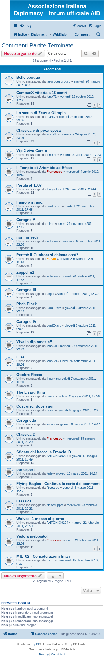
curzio (51, 396)
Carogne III (26, 290)
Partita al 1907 (29, 185)
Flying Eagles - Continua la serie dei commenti (58, 483)
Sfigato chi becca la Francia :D (43, 452)
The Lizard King (30, 392)
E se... (22, 357)
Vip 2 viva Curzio (31, 151)
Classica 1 (25, 501)
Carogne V (25, 220)
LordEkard (54, 206)
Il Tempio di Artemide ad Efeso (44, 168)
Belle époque (28, 77)
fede (50, 473)
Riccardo (53, 487)
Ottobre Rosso (29, 375)
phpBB (35, 644)
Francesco (54, 171)
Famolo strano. (30, 202)
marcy (51, 116)
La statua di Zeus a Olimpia (41, 113)
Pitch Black (26, 304)
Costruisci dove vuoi (34, 406)
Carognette (26, 420)
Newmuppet (55, 505)
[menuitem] (25, 25)
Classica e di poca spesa (38, 130)
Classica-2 (25, 434)
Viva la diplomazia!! (34, 342)
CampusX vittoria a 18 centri (41, 93)
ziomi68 (52, 134)
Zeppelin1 (25, 272)
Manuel (52, 346)
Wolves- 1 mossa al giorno (40, 519)
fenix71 (52, 96)
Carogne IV (26, 321)
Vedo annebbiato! (32, 536)
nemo (50, 410)
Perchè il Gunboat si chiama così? (47, 255)
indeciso (52, 241)
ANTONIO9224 (57, 456)
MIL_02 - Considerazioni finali (43, 556)
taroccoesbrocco (58, 81)
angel (50, 294)
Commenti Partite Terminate (37, 45)
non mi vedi (27, 237)
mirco (50, 223)
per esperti (26, 469)
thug (50, 189)
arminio (52, 424)
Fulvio (51, 258)
